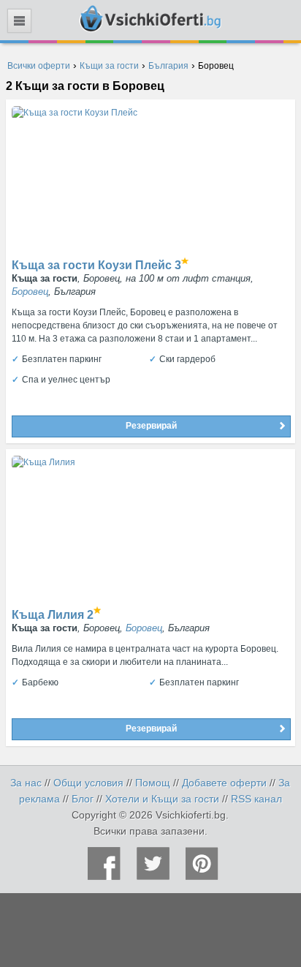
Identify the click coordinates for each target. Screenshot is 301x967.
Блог (83, 799)
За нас (26, 783)
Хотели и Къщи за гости (162, 799)
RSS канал (256, 799)
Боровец (30, 291)
